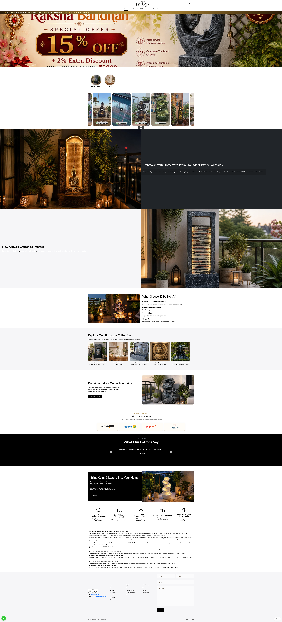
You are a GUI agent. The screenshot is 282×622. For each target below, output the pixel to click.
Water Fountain (146, 588)
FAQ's (111, 599)
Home (111, 588)
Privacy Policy (129, 588)
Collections (112, 592)
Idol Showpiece (145, 592)
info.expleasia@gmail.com (99, 596)
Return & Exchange (130, 595)
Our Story (112, 590)
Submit (160, 610)
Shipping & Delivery (130, 592)
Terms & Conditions (130, 590)
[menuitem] (126, 9)
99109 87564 (95, 594)
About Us (112, 595)
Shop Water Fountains (95, 396)
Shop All (144, 590)
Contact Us (112, 602)
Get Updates (95, 495)
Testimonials (112, 597)
